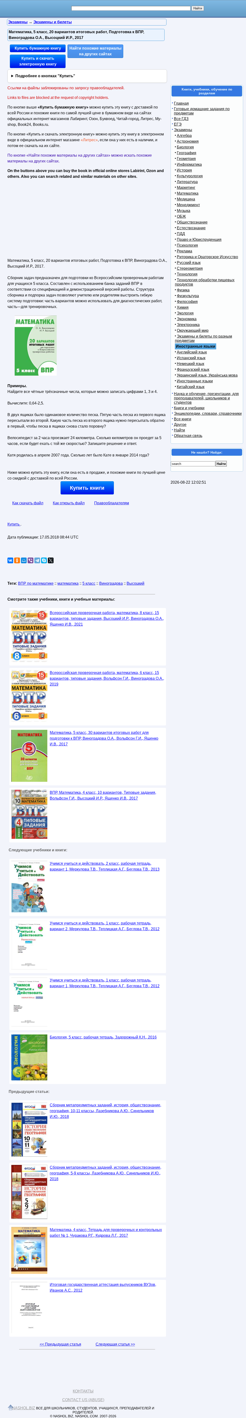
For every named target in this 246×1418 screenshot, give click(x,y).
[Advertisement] (49, 217)
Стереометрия (190, 268)
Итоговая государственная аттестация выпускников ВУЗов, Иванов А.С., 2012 (103, 1287)
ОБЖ (181, 216)
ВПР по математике (36, 583)
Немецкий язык (190, 364)
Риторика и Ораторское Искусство (207, 257)
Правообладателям (111, 503)
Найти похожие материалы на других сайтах (95, 51)
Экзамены (183, 130)
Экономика (187, 319)
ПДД (181, 234)
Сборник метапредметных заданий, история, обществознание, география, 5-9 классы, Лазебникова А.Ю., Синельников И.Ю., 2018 (105, 1173)
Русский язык (189, 263)
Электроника (188, 325)
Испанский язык (191, 358)
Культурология (190, 176)
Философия (187, 302)
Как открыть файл (69, 503)
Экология (185, 313)
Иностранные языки (195, 381)
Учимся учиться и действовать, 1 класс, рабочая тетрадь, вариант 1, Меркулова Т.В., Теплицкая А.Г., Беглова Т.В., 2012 (105, 983)
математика (68, 583)
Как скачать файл (27, 503)
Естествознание (191, 228)
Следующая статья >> (115, 1344)
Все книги (182, 419)
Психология (187, 245)
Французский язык (193, 369)
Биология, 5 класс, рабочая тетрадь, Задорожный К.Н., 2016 (103, 1037)
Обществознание (192, 222)
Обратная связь (188, 436)
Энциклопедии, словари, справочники (208, 413)
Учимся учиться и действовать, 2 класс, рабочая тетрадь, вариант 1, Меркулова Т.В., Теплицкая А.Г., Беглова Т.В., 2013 (105, 866)
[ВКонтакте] (10, 560)
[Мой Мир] (24, 560)
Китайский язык (190, 387)
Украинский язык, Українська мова (207, 375)
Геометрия (186, 159)
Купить (13, 524)
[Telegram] (37, 560)
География (186, 153)
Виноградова (111, 583)
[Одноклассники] (17, 560)
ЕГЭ (178, 124)
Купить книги (87, 488)
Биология (185, 147)
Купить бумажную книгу (38, 48)
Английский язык (192, 352)
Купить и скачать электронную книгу (37, 61)
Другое (180, 425)
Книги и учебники (189, 408)
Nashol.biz (23, 1408)
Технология (187, 274)
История (184, 170)
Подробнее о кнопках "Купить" (45, 76)
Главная (181, 103)
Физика (183, 290)
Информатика (189, 164)
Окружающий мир (193, 330)
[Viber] (30, 560)
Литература (187, 182)
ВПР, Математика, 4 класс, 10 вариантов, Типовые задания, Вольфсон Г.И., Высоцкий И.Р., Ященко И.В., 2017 (103, 795)
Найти (179, 430)
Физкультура (188, 296)
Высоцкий (135, 583)
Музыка (183, 211)
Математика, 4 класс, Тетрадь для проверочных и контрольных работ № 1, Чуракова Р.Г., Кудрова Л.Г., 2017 (106, 1233)
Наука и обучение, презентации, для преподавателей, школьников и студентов (206, 398)
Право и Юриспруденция (199, 239)
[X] (51, 560)
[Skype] (44, 560)
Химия (183, 307)
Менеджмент (188, 205)
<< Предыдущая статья (60, 1344)
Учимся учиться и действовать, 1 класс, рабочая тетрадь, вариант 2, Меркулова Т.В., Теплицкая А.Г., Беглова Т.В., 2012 (105, 926)
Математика (187, 193)
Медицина (186, 199)
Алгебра (184, 136)
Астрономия (188, 141)
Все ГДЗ (181, 119)
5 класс (88, 583)
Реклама (184, 251)
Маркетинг (186, 188)
